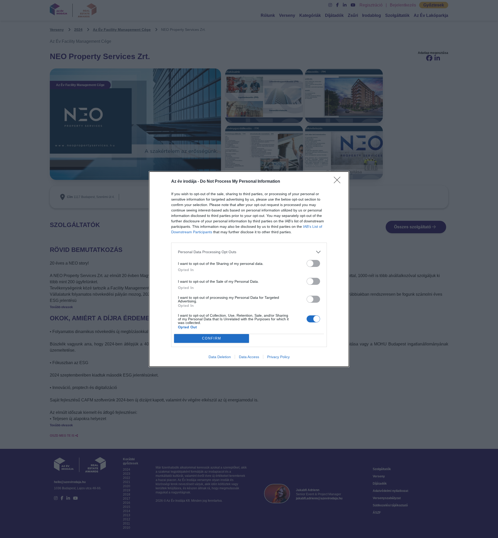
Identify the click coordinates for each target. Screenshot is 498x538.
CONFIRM (211, 338)
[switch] (313, 263)
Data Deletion (220, 357)
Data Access (249, 357)
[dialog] (249, 269)
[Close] (339, 182)
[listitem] (249, 252)
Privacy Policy (278, 357)
